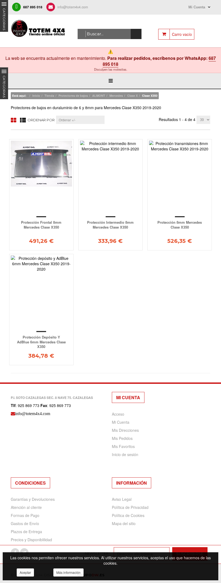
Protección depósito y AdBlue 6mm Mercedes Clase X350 (41, 341)
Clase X (132, 96)
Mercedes (116, 96)
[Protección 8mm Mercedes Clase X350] (179, 146)
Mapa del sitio (124, 523)
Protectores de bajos (73, 96)
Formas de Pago (25, 515)
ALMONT (98, 96)
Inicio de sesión (125, 454)
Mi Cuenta (120, 422)
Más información (68, 572)
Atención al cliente (26, 507)
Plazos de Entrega (26, 531)
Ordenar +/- (67, 120)
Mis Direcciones (125, 430)
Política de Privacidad (130, 507)
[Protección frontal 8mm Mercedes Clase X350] (41, 164)
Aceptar (25, 572)
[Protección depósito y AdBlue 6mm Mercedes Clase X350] (41, 264)
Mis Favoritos (123, 446)
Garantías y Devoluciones (33, 499)
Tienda (49, 96)
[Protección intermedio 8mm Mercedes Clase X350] (110, 146)
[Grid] (13, 120)
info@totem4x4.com (72, 7)
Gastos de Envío (25, 523)
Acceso (118, 414)
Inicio (36, 96)
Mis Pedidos (122, 438)
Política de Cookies (128, 515)
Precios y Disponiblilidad (31, 539)
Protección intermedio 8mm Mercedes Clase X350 (110, 225)
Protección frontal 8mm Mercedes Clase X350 (41, 225)
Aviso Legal (122, 499)
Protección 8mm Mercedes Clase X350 (179, 225)
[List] (23, 120)
